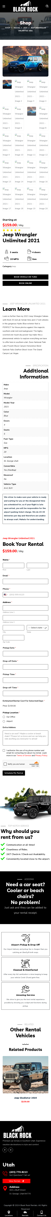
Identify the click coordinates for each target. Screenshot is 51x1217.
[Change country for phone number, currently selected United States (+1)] (6, 594)
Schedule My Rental (13, 773)
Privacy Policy (41, 755)
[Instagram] (10, 1150)
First (4, 570)
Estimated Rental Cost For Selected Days (24, 701)
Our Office (10, 717)
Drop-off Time (10, 688)
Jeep (25, 28)
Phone (6, 589)
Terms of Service (23, 755)
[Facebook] (5, 1150)
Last (28, 570)
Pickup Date (9, 648)
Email (6, 576)
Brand (17, 28)
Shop (7, 28)
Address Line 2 (8, 622)
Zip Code (6, 642)
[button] (47, 6)
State (29, 632)
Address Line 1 (8, 612)
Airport (9, 721)
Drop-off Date (10, 661)
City (4, 632)
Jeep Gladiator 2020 (25, 1097)
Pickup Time (9, 674)
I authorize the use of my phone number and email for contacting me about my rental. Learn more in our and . (27, 753)
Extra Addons (9, 727)
